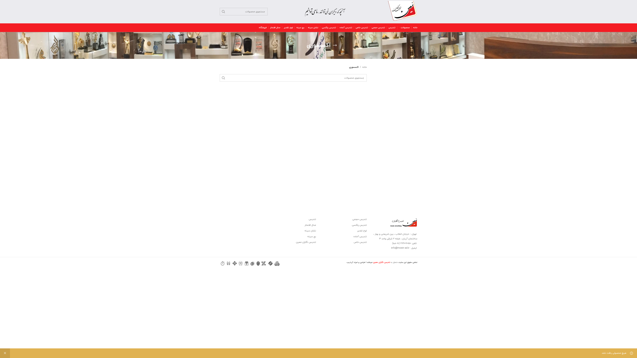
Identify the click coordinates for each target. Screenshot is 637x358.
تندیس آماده (360, 236)
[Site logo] (402, 11)
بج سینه (311, 236)
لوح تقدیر (362, 230)
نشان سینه (310, 230)
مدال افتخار (310, 225)
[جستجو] (223, 11)
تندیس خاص (360, 242)
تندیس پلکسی (359, 225)
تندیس (312, 219)
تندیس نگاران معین (306, 242)
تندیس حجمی (359, 219)
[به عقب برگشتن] (335, 45)
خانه (364, 67)
